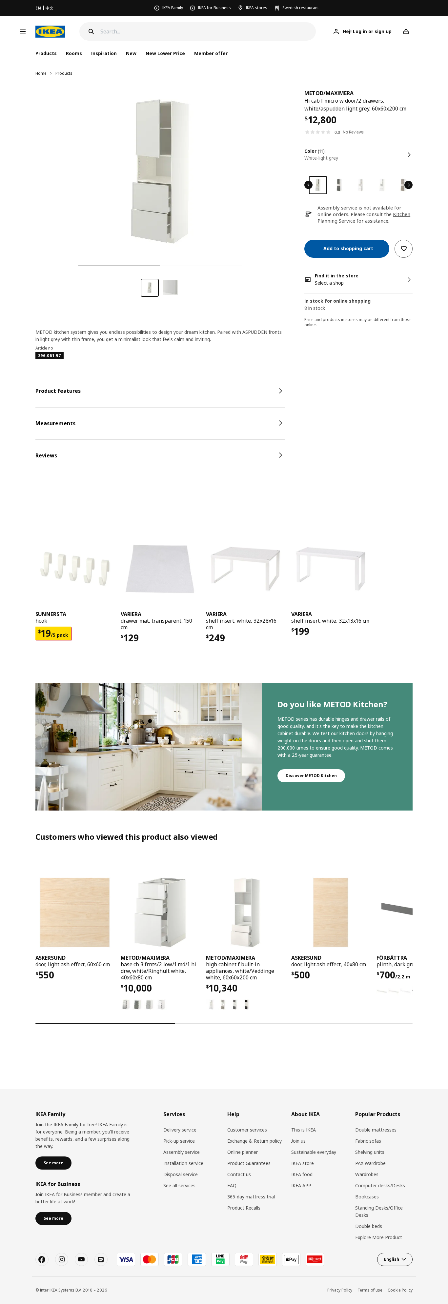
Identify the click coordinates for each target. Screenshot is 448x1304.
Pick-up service (179, 1141)
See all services (179, 1185)
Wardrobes (366, 1174)
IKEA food (302, 1174)
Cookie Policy (400, 1290)
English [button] (391, 1259)
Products (63, 73)
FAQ (231, 1185)
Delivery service (179, 1130)
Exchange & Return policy (254, 1141)
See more (53, 1163)
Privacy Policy (339, 1290)
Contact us (239, 1174)
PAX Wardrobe (370, 1163)
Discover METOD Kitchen (311, 775)
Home (41, 73)
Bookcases (367, 1197)
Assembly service (181, 1152)
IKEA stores (256, 7)
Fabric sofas (368, 1141)
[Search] (91, 31)
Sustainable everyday (313, 1152)
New (131, 53)
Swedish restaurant (300, 7)
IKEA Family (172, 7)
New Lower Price (165, 53)
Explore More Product (378, 1237)
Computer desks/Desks (380, 1185)
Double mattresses (376, 1130)
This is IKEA (303, 1130)
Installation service (183, 1163)
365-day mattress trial (251, 1197)
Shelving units (369, 1152)
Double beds (368, 1226)
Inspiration (104, 53)
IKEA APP (301, 1185)
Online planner (242, 1152)
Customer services (247, 1130)
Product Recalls (243, 1208)
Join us (298, 1141)
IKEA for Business (214, 7)
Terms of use (369, 1290)
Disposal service (180, 1174)
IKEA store (302, 1163)
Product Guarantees (249, 1163)
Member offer (211, 53)
